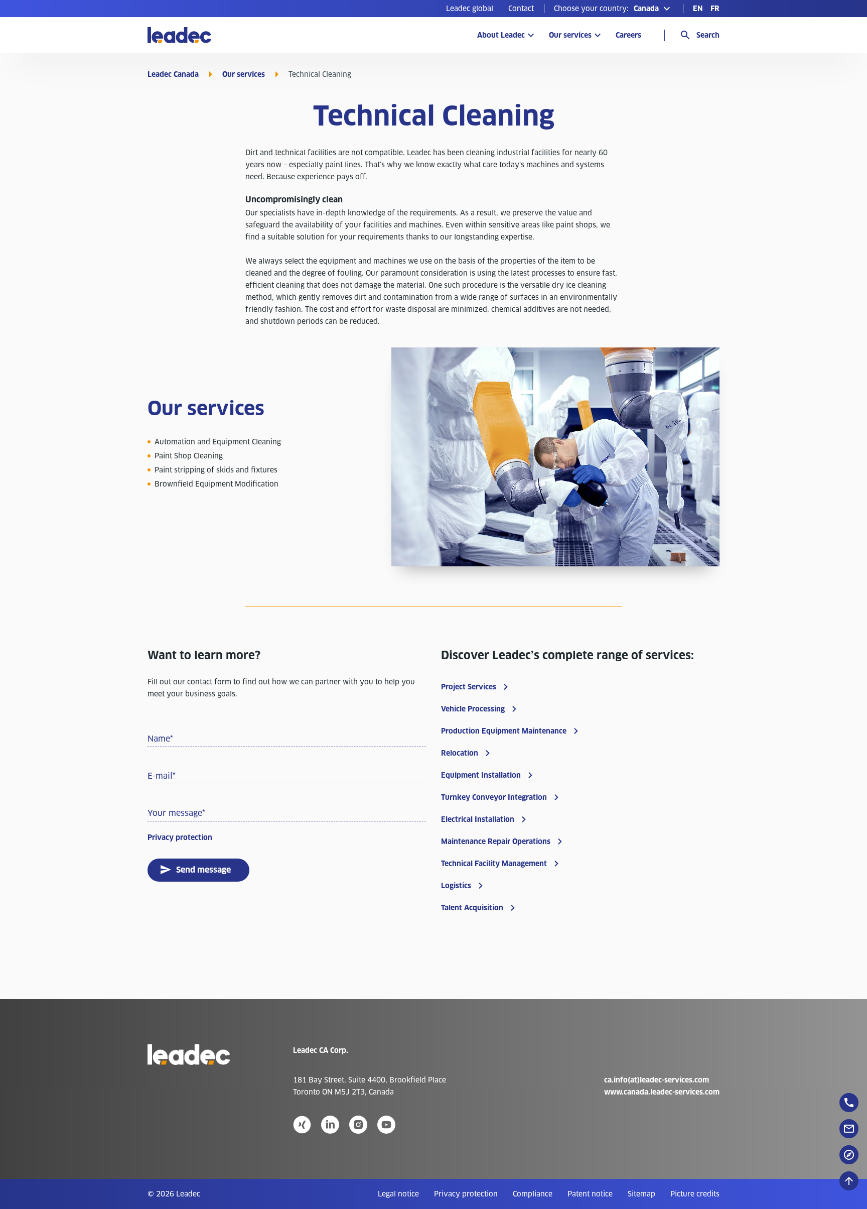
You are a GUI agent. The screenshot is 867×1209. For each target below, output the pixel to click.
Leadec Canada (173, 74)
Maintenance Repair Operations (495, 841)
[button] (613, 9)
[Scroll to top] (848, 1180)
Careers (628, 35)
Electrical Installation (477, 819)
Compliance (532, 1193)
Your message (176, 813)
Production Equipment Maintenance (503, 731)
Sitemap (641, 1193)
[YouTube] (386, 1125)
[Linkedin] (330, 1125)
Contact (521, 8)
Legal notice (398, 1193)
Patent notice (590, 1193)
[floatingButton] (848, 1102)
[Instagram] (358, 1125)
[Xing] (302, 1125)
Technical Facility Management (494, 863)
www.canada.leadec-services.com (661, 1092)
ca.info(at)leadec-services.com (656, 1079)
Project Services (468, 686)
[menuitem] (469, 9)
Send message (203, 870)
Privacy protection (180, 837)
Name (160, 739)
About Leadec (501, 35)
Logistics (456, 885)
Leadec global (469, 8)
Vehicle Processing (473, 708)
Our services (570, 35)
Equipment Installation (481, 775)
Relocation (459, 753)
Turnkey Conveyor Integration (494, 797)
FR (714, 8)
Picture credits (694, 1193)
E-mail (162, 776)
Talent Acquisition (472, 907)
